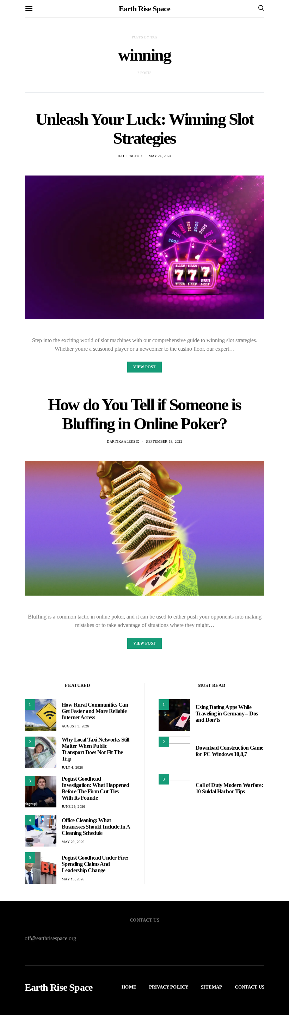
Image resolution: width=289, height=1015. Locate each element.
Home (129, 987)
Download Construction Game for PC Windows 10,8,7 (229, 751)
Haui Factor (130, 156)
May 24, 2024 (160, 156)
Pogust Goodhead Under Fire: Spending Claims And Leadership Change (95, 864)
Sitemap (211, 987)
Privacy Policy (168, 987)
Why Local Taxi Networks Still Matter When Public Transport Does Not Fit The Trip (95, 749)
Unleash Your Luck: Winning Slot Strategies (145, 128)
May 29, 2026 (73, 842)
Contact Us (249, 987)
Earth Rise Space (144, 8)
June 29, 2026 (73, 806)
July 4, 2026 (72, 767)
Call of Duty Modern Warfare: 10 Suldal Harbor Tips (229, 788)
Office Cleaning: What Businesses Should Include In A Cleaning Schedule (96, 826)
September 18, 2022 (164, 441)
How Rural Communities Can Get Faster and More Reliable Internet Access (95, 711)
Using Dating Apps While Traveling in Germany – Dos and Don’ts (227, 713)
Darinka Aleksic (123, 441)
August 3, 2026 (75, 726)
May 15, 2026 (73, 879)
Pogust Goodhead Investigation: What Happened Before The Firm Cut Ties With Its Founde (95, 788)
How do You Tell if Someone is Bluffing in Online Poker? (144, 414)
